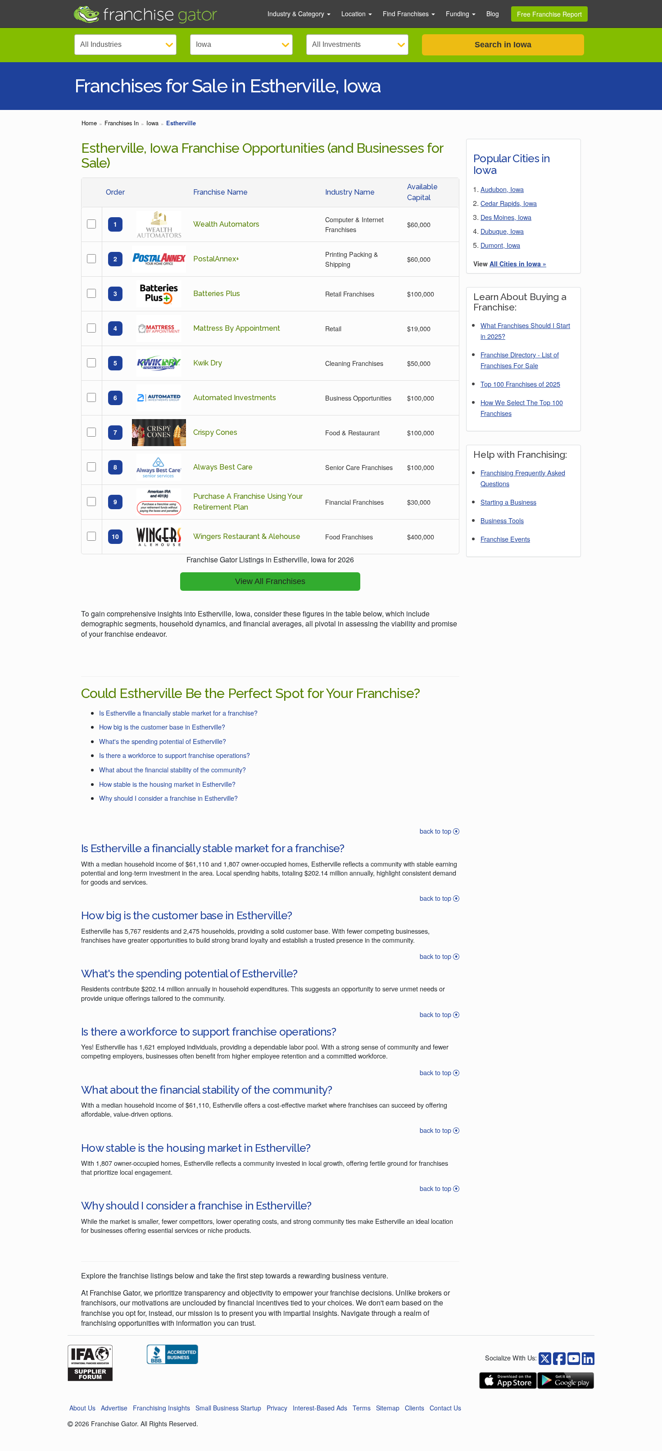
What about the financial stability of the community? (172, 769)
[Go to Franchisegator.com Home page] (165, 14)
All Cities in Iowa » (518, 263)
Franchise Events (505, 538)
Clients (414, 1407)
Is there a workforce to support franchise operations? (174, 755)
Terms (362, 1407)
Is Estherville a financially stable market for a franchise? (178, 712)
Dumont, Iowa (500, 245)
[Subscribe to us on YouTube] (573, 1357)
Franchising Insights (161, 1407)
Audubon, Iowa (502, 189)
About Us (82, 1407)
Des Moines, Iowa (506, 217)
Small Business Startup (228, 1407)
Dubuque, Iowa (502, 231)
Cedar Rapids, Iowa (509, 203)
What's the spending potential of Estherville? (162, 741)
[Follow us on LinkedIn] (588, 1357)
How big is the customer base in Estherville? (162, 726)
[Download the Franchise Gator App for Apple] (508, 1380)
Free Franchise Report (549, 13)
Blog (492, 13)
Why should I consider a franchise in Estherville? (168, 798)
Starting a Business (508, 501)
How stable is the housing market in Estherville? (167, 784)
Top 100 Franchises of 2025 (520, 383)
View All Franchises (270, 581)
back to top (436, 830)
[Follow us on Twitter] (559, 1357)
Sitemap (387, 1407)
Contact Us (445, 1407)
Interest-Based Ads (320, 1407)
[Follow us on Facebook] (545, 1357)
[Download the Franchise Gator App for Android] (565, 1380)
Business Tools (502, 520)
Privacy (277, 1407)
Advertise (114, 1407)
